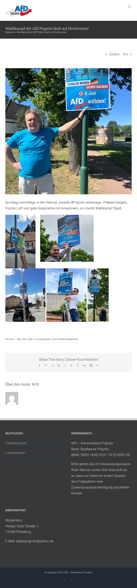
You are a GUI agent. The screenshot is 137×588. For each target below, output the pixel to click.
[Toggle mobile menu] (130, 7)
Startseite (10, 32)
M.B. (12, 339)
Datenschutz (16, 443)
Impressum (16, 453)
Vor (125, 54)
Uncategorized (42, 339)
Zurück (114, 54)
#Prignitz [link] (78, 202)
